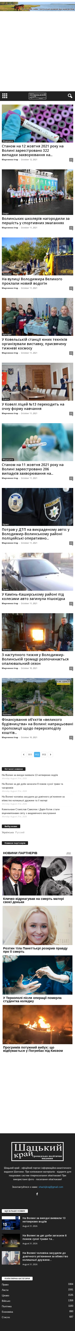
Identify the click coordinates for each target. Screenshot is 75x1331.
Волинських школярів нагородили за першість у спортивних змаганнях (36, 220)
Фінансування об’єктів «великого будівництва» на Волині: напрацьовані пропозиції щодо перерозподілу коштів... (37, 726)
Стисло (6, 1317)
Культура (7, 334)
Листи (5, 1290)
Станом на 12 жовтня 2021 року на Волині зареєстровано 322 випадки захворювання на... (33, 150)
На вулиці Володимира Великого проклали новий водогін (32, 281)
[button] (69, 96)
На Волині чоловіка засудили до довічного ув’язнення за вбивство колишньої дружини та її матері (33, 798)
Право (6, 524)
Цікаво (5, 1295)
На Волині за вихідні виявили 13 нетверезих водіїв (30, 775)
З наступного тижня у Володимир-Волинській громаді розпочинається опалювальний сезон (35, 659)
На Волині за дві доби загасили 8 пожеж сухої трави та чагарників (32, 786)
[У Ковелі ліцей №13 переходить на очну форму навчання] (37, 382)
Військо (6, 1301)
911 (30, 754)
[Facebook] (37, 1194)
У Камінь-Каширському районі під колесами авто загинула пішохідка (33, 596)
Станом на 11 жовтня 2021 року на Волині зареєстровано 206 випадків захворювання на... (33, 469)
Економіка (7, 1311)
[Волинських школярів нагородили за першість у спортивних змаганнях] (37, 192)
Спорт (6, 213)
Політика (7, 274)
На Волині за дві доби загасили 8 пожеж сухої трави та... (44, 1237)
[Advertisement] (37, 52)
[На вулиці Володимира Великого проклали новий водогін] (37, 256)
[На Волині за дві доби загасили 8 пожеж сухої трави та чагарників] (11, 1240)
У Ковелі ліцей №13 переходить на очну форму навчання (33, 406)
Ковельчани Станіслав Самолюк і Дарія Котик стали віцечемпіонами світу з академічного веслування (31, 811)
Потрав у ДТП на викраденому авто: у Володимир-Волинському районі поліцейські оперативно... (36, 534)
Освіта (6, 399)
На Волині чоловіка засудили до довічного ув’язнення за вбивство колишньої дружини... (45, 1256)
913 (44, 754)
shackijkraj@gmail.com (51, 1187)
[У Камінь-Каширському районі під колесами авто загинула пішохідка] (37, 572)
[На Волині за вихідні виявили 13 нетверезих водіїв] (11, 1223)
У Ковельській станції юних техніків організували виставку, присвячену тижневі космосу (34, 344)
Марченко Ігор (10, 159)
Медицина (8, 141)
